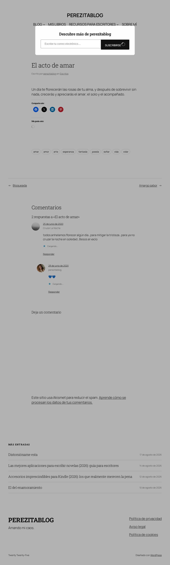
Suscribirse (113, 45)
